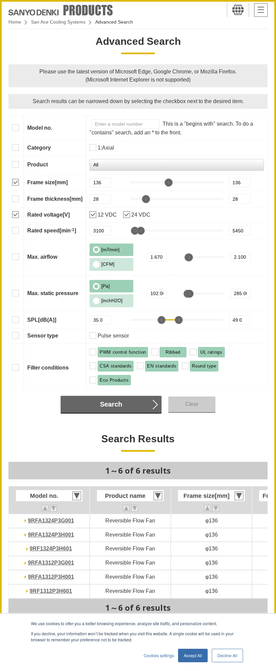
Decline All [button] (227, 655)
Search (111, 404)
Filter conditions (48, 368)
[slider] (168, 183)
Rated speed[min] (51, 230)
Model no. (39, 128)
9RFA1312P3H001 (51, 577)
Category (39, 148)
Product (37, 164)
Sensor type (42, 336)
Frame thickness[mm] (54, 199)
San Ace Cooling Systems (58, 22)
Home (14, 22)
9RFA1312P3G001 (51, 563)
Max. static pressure (52, 293)
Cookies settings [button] (159, 655)
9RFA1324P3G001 (51, 520)
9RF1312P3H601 (51, 591)
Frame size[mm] (47, 182)
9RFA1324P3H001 (51, 535)
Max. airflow (42, 257)
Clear (192, 404)
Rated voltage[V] (48, 215)
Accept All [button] (193, 655)
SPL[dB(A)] (41, 320)
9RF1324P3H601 (51, 548)
